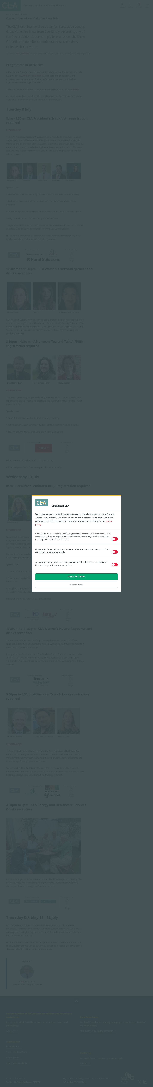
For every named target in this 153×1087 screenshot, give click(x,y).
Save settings (76, 584)
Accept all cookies (76, 576)
